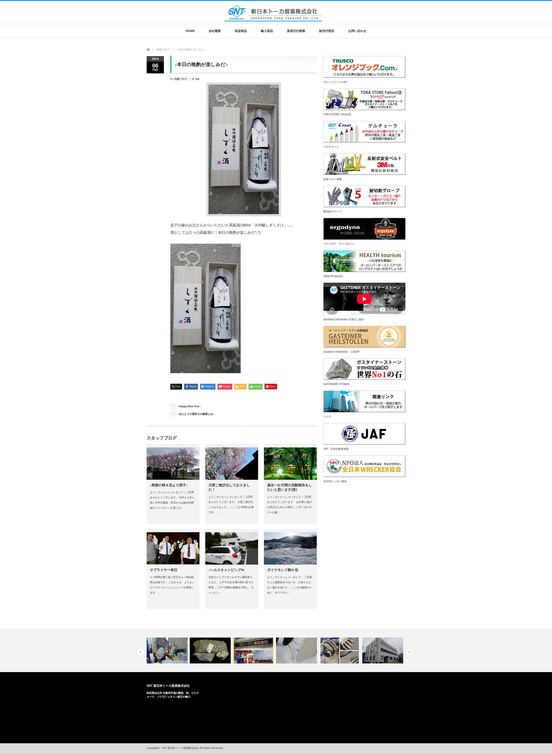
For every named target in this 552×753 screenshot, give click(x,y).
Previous (140, 652)
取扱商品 (241, 31)
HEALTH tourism (333, 276)
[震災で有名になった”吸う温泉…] (211, 650)
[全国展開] (383, 650)
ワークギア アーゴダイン (338, 243)
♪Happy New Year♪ (189, 406)
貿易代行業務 (296, 31)
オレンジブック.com (335, 82)
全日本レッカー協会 (335, 481)
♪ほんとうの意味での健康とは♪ (196, 413)
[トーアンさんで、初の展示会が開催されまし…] (254, 650)
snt (197, 79)
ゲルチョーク (331, 146)
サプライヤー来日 (163, 570)
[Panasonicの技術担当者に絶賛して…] (297, 650)
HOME (190, 31)
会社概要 (215, 31)
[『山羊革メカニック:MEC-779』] (340, 650)
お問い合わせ (357, 31)
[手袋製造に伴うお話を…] (168, 650)
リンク (327, 416)
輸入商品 (267, 31)
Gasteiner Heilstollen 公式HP (341, 351)
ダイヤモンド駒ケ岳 (282, 570)
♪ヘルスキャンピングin (226, 570)
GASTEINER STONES (336, 384)
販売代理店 (326, 31)
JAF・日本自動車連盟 (336, 448)
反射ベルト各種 (332, 179)
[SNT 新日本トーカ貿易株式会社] (273, 19)
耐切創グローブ (332, 211)
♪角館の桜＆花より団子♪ (169, 485)
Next (409, 652)
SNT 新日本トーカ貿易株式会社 (168, 685)
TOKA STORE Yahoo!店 (337, 114)
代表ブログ (180, 79)
